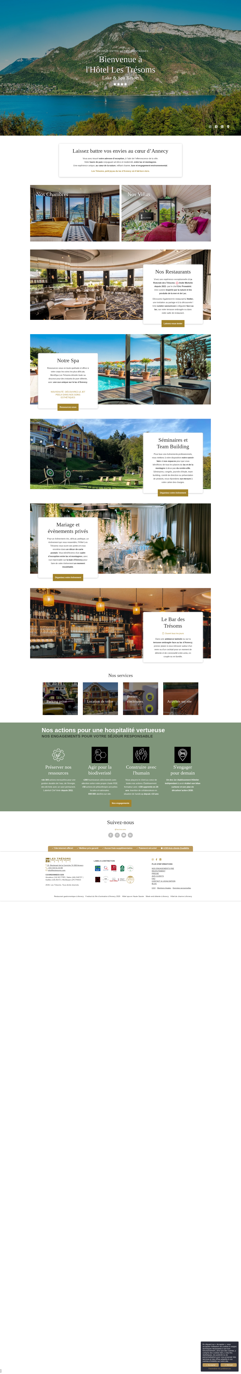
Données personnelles (182, 888)
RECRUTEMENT (158, 871)
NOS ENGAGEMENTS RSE (163, 868)
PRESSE (155, 873)
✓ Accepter (211, 1365)
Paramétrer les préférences (219, 1369)
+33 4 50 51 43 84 (55, 868)
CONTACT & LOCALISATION (163, 881)
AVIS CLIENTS (158, 876)
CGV (154, 888)
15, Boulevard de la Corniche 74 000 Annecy (65, 865)
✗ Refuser (229, 1365)
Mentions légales (164, 888)
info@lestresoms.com (57, 870)
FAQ (153, 879)
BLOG (154, 884)
